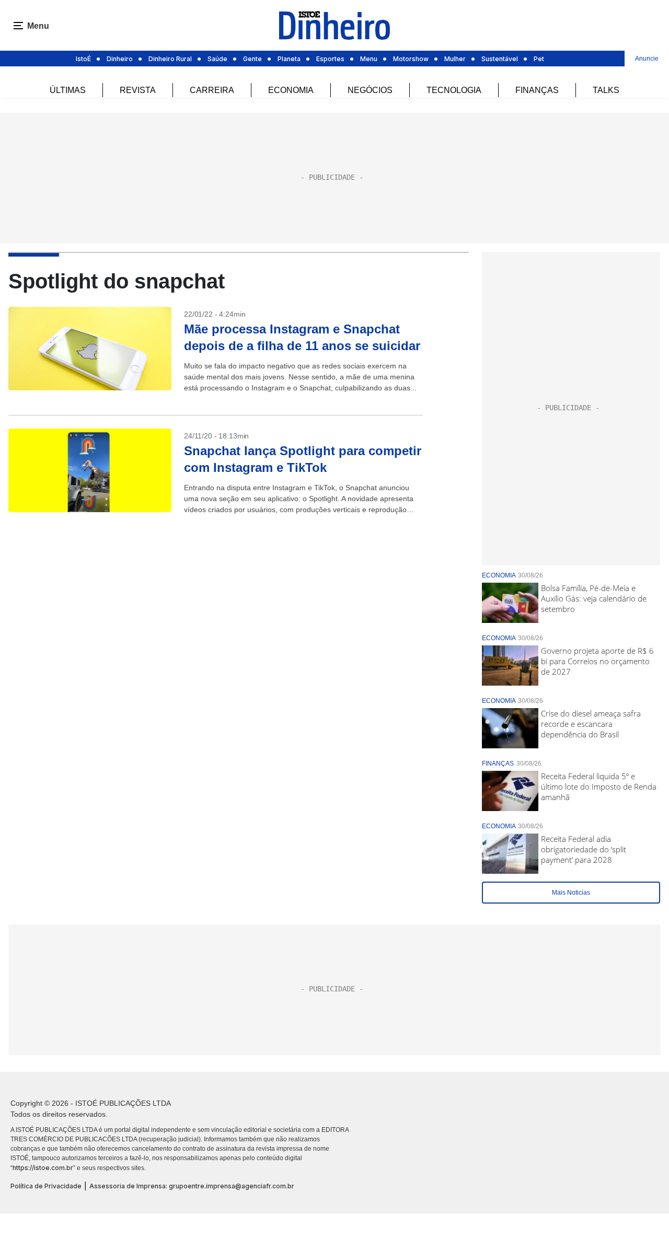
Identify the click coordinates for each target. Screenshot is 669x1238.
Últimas (68, 90)
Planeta (289, 59)
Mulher (455, 59)
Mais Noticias (571, 892)
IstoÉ (83, 59)
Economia (291, 90)
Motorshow (411, 59)
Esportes (330, 59)
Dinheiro (120, 59)
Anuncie (647, 58)
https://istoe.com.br (43, 1168)
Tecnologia (453, 90)
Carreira (212, 90)
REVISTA (138, 90)
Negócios (370, 90)
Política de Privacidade (46, 1186)
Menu (368, 59)
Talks (606, 90)
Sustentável (499, 59)
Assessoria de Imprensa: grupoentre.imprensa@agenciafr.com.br (191, 1186)
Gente (252, 59)
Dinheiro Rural (170, 59)
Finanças (537, 90)
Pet (539, 59)
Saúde (217, 59)
